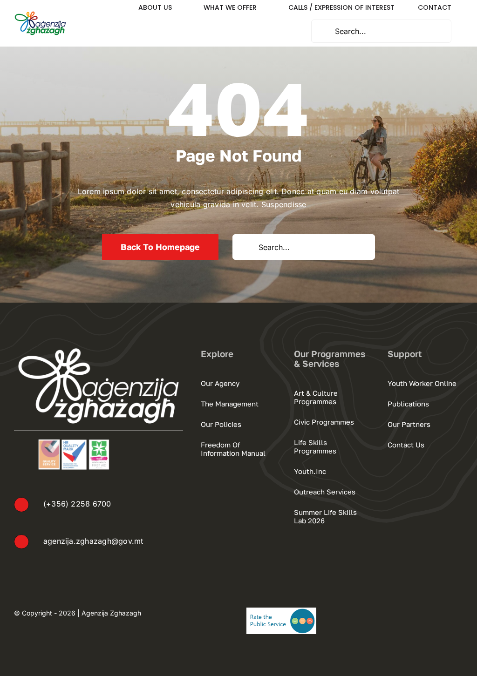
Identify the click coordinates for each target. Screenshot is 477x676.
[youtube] (459, 612)
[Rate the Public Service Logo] (281, 611)
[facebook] (425, 612)
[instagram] (442, 612)
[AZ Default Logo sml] (40, 14)
